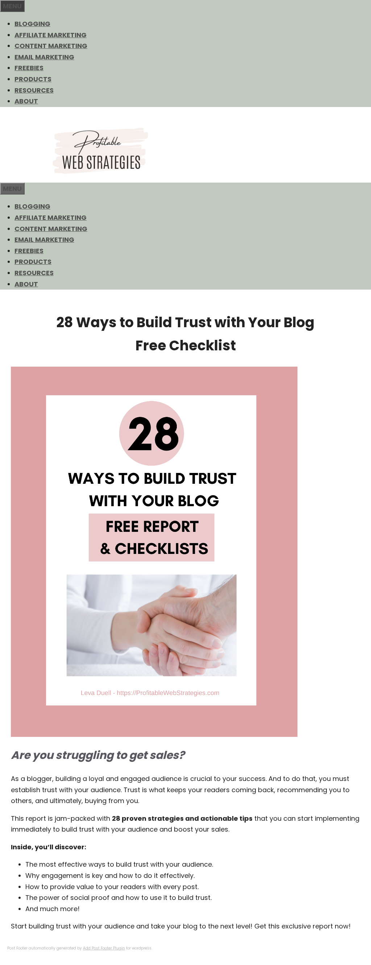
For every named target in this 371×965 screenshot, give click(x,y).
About (26, 101)
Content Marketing (50, 45)
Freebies (28, 67)
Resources (34, 90)
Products (32, 79)
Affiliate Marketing (50, 34)
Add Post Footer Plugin (104, 948)
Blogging (32, 23)
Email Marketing (44, 56)
